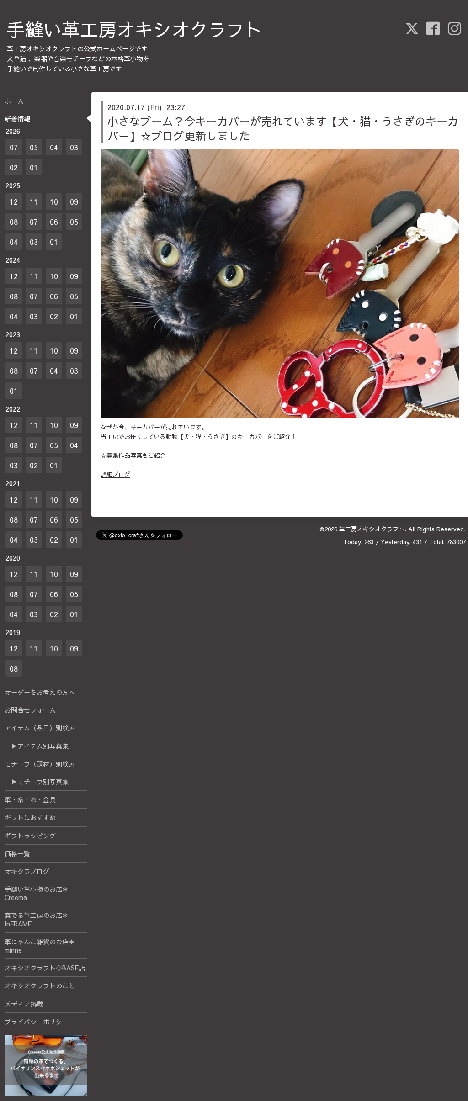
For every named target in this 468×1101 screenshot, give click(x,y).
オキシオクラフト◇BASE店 (45, 967)
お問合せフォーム (30, 710)
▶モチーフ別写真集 (37, 781)
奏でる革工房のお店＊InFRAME (37, 919)
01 (34, 167)
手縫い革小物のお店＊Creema (37, 893)
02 (14, 167)
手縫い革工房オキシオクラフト (135, 29)
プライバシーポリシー (37, 1021)
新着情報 (17, 118)
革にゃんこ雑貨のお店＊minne (40, 945)
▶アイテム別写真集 (37, 746)
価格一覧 (17, 853)
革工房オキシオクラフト (371, 529)
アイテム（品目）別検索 (40, 727)
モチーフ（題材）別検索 (40, 763)
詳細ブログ (115, 475)
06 (54, 222)
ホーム (14, 101)
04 (54, 147)
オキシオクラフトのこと (40, 985)
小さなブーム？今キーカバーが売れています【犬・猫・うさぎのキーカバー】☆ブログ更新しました (282, 128)
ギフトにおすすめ (30, 817)
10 (54, 201)
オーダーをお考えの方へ (40, 692)
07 (14, 147)
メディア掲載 (24, 1003)
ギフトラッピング (30, 835)
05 (34, 147)
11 (34, 201)
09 (74, 201)
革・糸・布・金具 (30, 799)
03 (74, 147)
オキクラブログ (27, 871)
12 (14, 201)
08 (14, 222)
